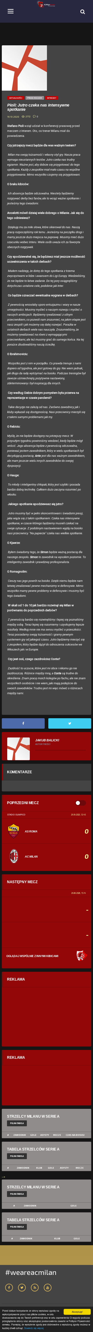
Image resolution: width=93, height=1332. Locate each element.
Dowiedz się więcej (34, 1328)
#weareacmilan (30, 1272)
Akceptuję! (77, 1311)
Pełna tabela (17, 1123)
